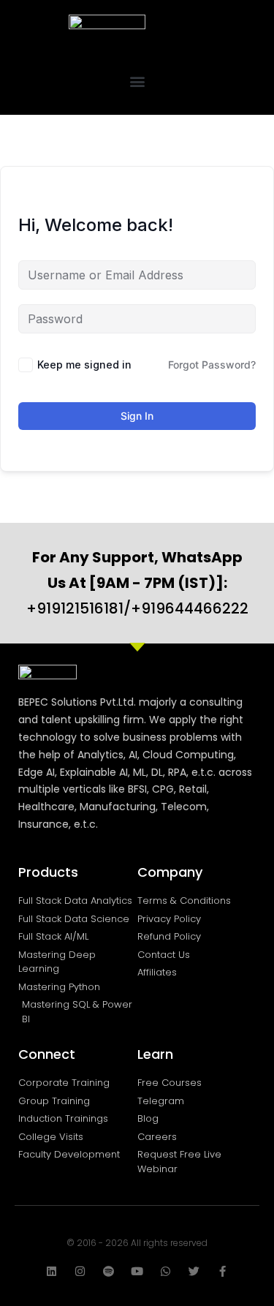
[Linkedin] (51, 1271)
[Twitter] (194, 1271)
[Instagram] (80, 1271)
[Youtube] (137, 1271)
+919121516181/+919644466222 (137, 583)
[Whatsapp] (165, 1271)
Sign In (137, 415)
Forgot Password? (212, 364)
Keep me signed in (84, 364)
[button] (137, 81)
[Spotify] (108, 1271)
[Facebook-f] (222, 1271)
